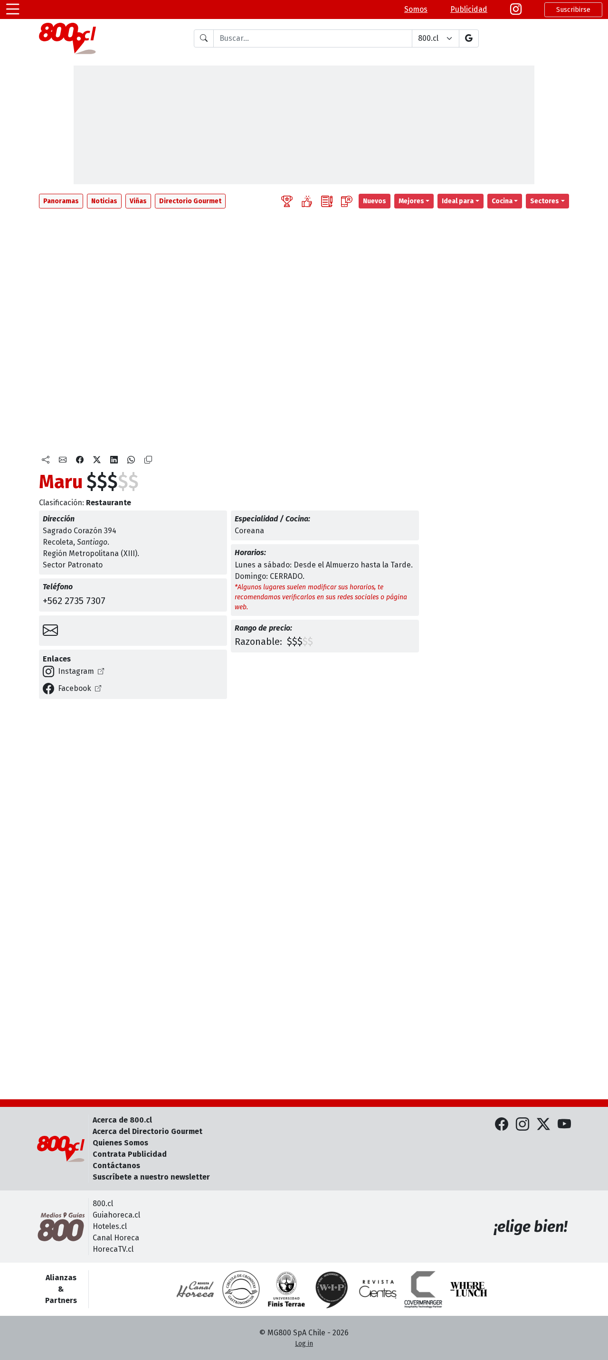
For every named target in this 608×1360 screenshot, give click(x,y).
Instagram (76, 671)
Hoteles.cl (110, 1226)
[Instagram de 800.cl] (522, 1124)
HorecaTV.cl (113, 1249)
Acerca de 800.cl (122, 1119)
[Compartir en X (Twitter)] (97, 460)
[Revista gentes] (378, 1289)
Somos (416, 9)
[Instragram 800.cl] (516, 9)
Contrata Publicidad (130, 1154)
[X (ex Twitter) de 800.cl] (543, 1124)
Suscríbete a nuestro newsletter (151, 1176)
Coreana (249, 530)
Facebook (74, 688)
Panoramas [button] (61, 201)
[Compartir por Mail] (62, 460)
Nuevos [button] (374, 201)
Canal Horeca (116, 1237)
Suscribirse (573, 10)
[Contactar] (50, 630)
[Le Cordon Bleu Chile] (286, 1289)
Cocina (502, 201)
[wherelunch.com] (469, 1289)
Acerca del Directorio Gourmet (147, 1131)
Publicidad (468, 9)
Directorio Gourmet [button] (190, 201)
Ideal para (458, 201)
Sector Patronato (73, 564)
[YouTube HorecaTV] (564, 1124)
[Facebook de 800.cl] (501, 1124)
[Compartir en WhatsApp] (131, 460)
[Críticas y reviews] (327, 201)
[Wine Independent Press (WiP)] (332, 1289)
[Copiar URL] (148, 460)
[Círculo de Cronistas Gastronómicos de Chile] (241, 1289)
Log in (304, 1344)
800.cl (103, 1203)
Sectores (544, 201)
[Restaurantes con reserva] (347, 201)
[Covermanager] (423, 1289)
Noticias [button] (104, 201)
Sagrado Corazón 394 (79, 530)
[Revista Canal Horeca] (195, 1289)
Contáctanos (116, 1165)
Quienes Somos (120, 1142)
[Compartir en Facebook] (79, 460)
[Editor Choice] (287, 201)
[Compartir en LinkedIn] (114, 460)
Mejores (411, 201)
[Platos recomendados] (307, 201)
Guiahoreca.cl (116, 1214)
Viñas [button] (138, 201)
